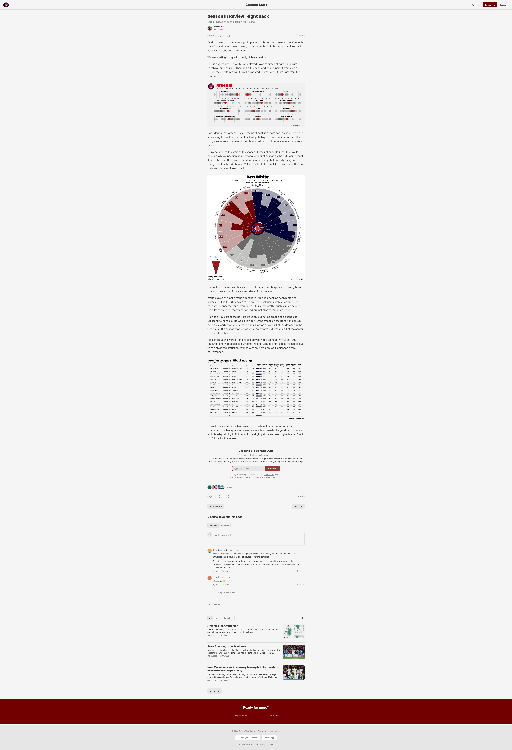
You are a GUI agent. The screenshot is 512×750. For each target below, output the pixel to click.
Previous (217, 506)
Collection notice (272, 731)
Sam (215, 577)
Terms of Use (269, 474)
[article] (256, 632)
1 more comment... (215, 605)
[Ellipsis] (303, 550)
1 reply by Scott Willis (225, 593)
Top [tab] (210, 618)
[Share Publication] (479, 4)
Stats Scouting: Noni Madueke (226, 646)
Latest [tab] (217, 618)
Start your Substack (249, 737)
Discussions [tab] (228, 618)
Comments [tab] (214, 525)
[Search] (473, 4)
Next (296, 506)
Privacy (253, 731)
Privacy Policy (276, 477)
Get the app (269, 737)
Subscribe (490, 4)
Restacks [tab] (225, 525)
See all (213, 691)
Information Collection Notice (255, 477)
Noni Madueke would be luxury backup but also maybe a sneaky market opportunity (242, 669)
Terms (261, 731)
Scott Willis (219, 27)
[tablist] (219, 525)
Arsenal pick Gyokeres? (222, 625)
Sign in (503, 4)
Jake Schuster (219, 550)
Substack (243, 744)
